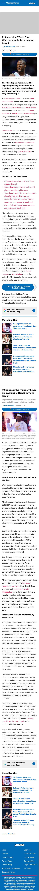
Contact (5, 854)
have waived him (24, 151)
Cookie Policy (7, 865)
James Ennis (16, 107)
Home (4, 834)
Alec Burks (16, 113)
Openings (27, 850)
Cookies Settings (8, 872)
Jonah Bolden (30, 107)
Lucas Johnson (9, 47)
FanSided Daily (7, 857)
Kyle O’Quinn (17, 274)
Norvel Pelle (29, 113)
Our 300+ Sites (30, 854)
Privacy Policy (7, 861)
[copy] (14, 50)
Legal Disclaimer (30, 865)
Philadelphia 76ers (13, 98)
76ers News (11, 834)
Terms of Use (29, 861)
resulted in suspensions (24, 142)
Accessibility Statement (11, 868)
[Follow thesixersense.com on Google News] (33, 310)
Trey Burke (6, 107)
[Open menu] (3, 3)
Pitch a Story (29, 857)
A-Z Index (28, 868)
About (4, 850)
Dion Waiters (7, 130)
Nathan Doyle (9, 405)
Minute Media (11, 877)
